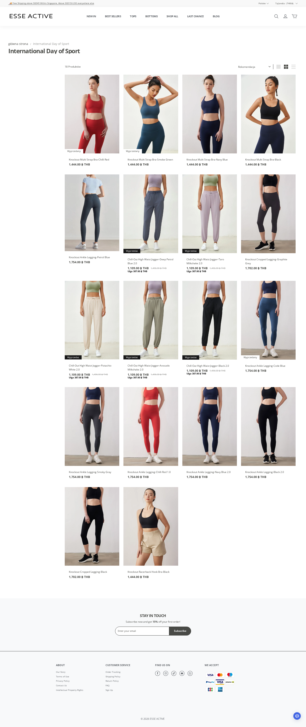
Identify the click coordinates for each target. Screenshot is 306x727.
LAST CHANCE (195, 16)
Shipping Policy (113, 676)
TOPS (133, 16)
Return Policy (112, 681)
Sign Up (109, 690)
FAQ (107, 685)
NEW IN (91, 16)
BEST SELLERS (113, 16)
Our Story (60, 672)
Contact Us (61, 685)
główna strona (18, 44)
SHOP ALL (172, 16)
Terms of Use (62, 676)
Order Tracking (113, 672)
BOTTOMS (151, 16)
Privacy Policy (63, 681)
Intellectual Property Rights (69, 690)
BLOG (216, 16)
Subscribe (180, 631)
